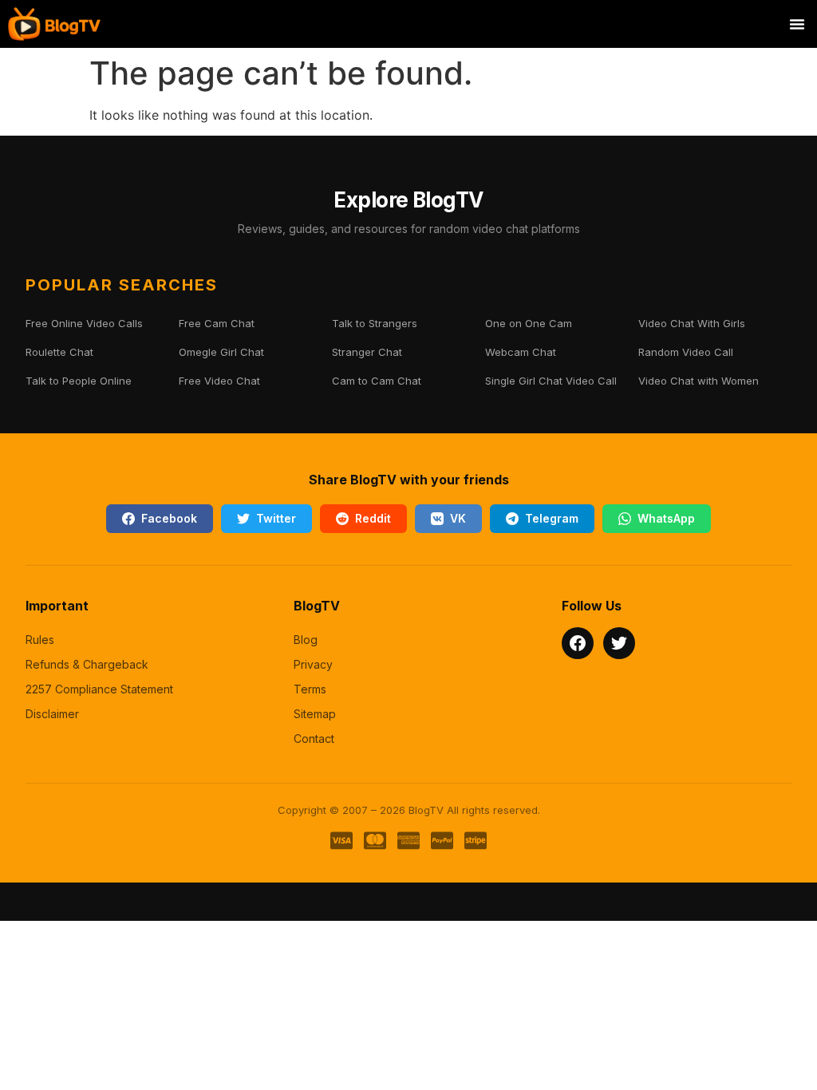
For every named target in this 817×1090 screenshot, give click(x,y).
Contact (314, 738)
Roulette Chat (59, 352)
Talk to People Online (79, 380)
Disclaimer (52, 714)
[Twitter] (619, 643)
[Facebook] (578, 643)
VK (458, 518)
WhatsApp (666, 518)
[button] (797, 24)
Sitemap (315, 714)
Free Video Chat (219, 380)
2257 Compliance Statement (99, 689)
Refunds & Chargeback (87, 664)
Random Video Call (685, 352)
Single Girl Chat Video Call (551, 380)
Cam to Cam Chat (376, 380)
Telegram (551, 518)
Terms (310, 689)
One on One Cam (528, 323)
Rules (40, 639)
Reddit (373, 518)
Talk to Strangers (374, 323)
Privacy (313, 664)
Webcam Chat (520, 352)
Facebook (169, 518)
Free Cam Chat (217, 323)
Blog (306, 639)
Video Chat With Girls (691, 323)
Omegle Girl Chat (221, 352)
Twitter (276, 518)
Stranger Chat (367, 352)
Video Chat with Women (698, 380)
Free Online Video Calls (84, 323)
